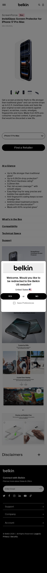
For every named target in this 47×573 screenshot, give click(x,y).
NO (37, 296)
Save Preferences (25, 303)
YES (10, 296)
